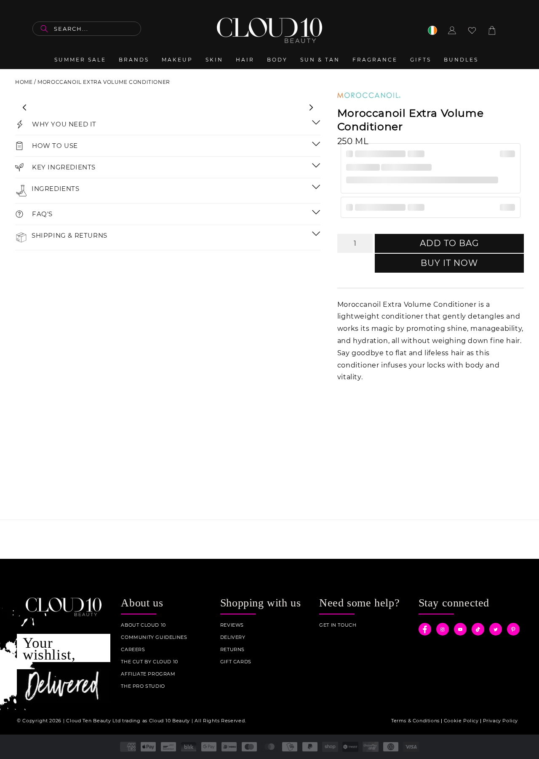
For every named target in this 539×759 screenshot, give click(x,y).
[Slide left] (24, 107)
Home (23, 82)
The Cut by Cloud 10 (149, 662)
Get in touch (337, 625)
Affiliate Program (148, 674)
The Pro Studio (143, 686)
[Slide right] (311, 107)
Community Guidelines (154, 637)
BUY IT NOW (449, 263)
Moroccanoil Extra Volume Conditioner (103, 82)
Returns (232, 649)
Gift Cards (235, 662)
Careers (133, 649)
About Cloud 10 (143, 625)
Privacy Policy (500, 721)
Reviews (232, 625)
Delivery (232, 637)
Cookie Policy (461, 721)
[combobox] (86, 28)
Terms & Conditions (415, 721)
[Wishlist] (472, 30)
